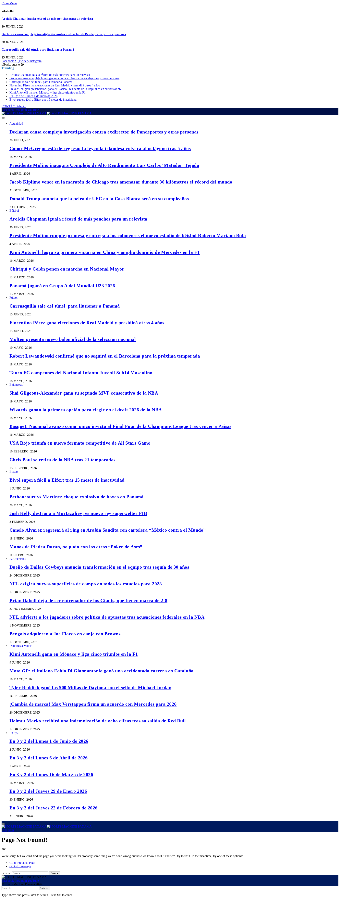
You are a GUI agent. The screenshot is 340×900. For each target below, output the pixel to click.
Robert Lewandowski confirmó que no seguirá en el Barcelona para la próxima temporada (104, 356)
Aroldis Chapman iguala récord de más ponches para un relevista (47, 18)
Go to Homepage (20, 866)
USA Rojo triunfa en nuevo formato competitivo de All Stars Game (79, 443)
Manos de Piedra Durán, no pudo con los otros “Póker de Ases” (75, 546)
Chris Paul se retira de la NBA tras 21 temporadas (62, 459)
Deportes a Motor (20, 645)
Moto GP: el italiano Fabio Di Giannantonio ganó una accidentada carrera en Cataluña (101, 670)
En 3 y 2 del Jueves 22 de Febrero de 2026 (53, 807)
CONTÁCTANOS (14, 106)
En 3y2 (13, 732)
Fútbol (13, 297)
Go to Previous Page (22, 862)
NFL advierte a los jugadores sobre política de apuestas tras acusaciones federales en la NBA (106, 617)
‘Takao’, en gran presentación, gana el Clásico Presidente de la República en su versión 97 (65, 89)
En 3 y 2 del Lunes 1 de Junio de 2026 (33, 96)
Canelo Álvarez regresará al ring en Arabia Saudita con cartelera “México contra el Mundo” (107, 530)
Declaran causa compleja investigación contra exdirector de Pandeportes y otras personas (64, 34)
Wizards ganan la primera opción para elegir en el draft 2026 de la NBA (85, 409)
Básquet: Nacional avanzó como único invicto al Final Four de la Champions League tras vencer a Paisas (120, 426)
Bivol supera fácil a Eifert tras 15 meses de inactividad (43, 99)
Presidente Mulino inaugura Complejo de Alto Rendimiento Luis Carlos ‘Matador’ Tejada (104, 165)
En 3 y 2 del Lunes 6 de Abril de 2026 (48, 757)
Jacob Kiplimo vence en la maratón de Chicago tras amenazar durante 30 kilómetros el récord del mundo (120, 181)
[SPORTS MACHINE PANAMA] (47, 113)
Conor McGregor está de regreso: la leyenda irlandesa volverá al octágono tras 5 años (100, 148)
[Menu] (3, 118)
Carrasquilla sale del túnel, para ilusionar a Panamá (38, 49)
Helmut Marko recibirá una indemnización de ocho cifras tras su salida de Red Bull (97, 720)
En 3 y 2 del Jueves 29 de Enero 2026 (48, 791)
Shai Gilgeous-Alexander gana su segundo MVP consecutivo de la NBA (83, 393)
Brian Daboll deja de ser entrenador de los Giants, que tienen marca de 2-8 (88, 600)
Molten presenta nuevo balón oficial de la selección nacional (72, 339)
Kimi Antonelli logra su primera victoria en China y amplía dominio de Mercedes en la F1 (104, 252)
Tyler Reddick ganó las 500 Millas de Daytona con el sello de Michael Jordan (90, 687)
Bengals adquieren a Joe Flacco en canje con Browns (64, 633)
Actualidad (16, 123)
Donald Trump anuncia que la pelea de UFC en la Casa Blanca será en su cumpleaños (99, 198)
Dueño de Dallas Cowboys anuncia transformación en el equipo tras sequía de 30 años (99, 567)
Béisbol (14, 210)
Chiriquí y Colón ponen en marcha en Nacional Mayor (66, 269)
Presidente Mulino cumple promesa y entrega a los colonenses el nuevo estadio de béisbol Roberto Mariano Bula (127, 235)
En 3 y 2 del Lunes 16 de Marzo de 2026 (51, 774)
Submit (44, 888)
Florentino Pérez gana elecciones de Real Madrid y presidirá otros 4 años (54, 85)
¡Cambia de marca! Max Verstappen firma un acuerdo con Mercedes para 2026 (93, 704)
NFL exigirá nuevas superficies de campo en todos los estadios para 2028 (85, 583)
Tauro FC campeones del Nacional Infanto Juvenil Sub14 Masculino (80, 372)
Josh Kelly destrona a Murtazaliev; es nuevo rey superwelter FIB (78, 513)
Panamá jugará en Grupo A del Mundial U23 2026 (62, 285)
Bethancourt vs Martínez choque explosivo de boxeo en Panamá (76, 496)
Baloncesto (16, 384)
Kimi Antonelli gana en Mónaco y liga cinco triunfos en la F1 (47, 92)
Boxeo (13, 471)
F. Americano (17, 558)
